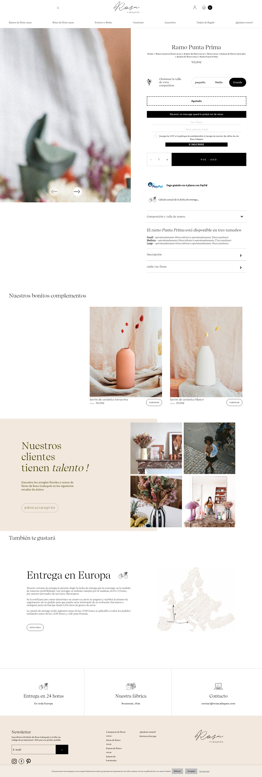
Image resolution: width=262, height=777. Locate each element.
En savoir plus (204, 771)
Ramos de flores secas (20, 22)
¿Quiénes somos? (244, 22)
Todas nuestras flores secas (168, 53)
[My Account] (195, 7)
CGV (172, 136)
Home (150, 53)
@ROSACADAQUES (39, 507)
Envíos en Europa (148, 736)
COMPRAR (154, 402)
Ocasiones (138, 22)
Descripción (154, 254)
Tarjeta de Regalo (206, 22)
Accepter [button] (191, 771)
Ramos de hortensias (111, 758)
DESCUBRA (35, 627)
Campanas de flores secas (115, 734)
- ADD (209, 159)
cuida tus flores (157, 266)
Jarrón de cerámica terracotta (109, 399)
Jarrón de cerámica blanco (187, 399)
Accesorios (170, 22)
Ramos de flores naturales (233, 53)
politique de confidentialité (191, 136)
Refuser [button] (177, 771)
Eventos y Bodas (103, 22)
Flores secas (213, 53)
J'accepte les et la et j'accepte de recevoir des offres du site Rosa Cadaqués (199, 138)
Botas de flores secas (63, 22)
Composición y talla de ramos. (166, 216)
